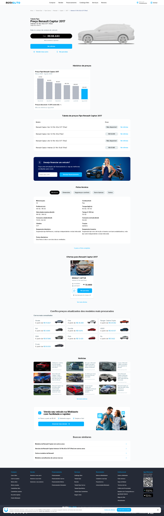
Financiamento (71, 2)
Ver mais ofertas (82, 302)
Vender (60, 2)
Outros (110, 192)
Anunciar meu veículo (59, 424)
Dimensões (66, 192)
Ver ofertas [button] (51, 46)
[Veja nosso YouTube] (14, 513)
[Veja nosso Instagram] (17, 513)
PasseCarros (99, 482)
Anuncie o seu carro (35, 475)
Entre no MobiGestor (102, 475)
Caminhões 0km (15, 488)
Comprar (52, 2)
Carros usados (15, 478)
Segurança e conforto (82, 192)
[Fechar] (158, 510)
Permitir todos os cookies (124, 509)
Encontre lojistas (15, 494)
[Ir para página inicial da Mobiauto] (13, 3)
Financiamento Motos (58, 482)
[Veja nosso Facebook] (11, 513)
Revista (103, 2)
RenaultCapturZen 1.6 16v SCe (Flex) (49, 134)
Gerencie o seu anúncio (36, 482)
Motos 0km (14, 482)
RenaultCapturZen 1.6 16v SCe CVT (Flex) (51, 127)
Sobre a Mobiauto (123, 475)
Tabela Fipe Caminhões (81, 491)
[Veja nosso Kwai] (26, 513)
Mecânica (54, 192)
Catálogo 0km (84, 2)
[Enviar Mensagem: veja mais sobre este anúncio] (74, 290)
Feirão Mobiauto (15, 498)
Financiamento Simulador (59, 485)
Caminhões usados (16, 491)
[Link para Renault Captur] (82, 268)
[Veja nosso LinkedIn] (23, 513)
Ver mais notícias (82, 399)
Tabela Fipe (77, 478)
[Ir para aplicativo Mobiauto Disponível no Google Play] (148, 490)
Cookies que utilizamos (109, 509)
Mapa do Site (121, 497)
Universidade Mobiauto (102, 485)
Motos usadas (15, 485)
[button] (40, 51)
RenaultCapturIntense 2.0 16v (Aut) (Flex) (51, 148)
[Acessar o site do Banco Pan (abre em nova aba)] (150, 513)
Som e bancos (98, 192)
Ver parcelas (84, 290)
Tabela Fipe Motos (79, 488)
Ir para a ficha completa (82, 248)
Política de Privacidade (124, 488)
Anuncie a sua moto (35, 478)
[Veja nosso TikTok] (20, 513)
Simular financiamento (71, 174)
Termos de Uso (122, 485)
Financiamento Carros (58, 478)
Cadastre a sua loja (101, 478)
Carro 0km (14, 475)
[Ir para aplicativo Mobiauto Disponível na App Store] (148, 496)
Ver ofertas (124, 127)
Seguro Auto (78, 494)
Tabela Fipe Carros (79, 485)
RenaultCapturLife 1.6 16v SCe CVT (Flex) (51, 141)
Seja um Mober (122, 482)
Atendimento (121, 500)
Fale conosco (121, 478)
